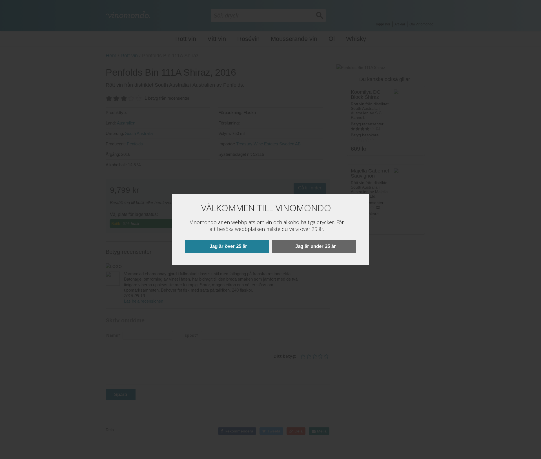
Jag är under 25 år (315, 246)
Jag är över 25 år (228, 246)
